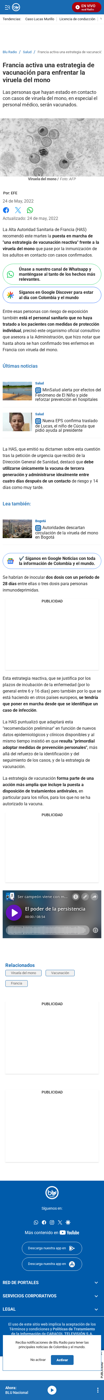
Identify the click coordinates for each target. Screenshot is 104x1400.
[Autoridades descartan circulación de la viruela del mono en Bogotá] (17, 528)
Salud (27, 52)
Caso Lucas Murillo (39, 19)
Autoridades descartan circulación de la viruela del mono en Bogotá (66, 532)
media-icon (52, 1390)
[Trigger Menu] (7, 7)
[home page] (52, 1192)
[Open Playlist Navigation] (98, 1390)
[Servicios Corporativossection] (96, 1296)
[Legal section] (96, 1309)
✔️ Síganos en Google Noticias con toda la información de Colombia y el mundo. (57, 561)
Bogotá (40, 521)
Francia (16, 983)
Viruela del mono (23, 973)
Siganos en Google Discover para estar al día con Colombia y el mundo (56, 295)
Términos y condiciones (29, 1329)
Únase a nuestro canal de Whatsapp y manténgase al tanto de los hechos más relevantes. (57, 274)
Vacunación (60, 973)
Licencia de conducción (77, 19)
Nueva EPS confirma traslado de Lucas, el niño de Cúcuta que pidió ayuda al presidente (66, 425)
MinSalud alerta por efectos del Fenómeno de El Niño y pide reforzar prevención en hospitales (68, 394)
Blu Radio (10, 52)
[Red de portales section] (96, 1282)
